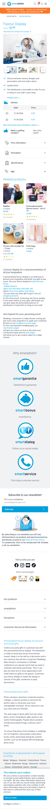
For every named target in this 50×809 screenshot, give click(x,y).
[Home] (3, 16)
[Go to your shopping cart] (45, 4)
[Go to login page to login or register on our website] (38, 4)
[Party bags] (36, 233)
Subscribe (9, 509)
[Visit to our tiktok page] (33, 565)
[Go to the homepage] (15, 4)
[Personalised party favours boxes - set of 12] (36, 193)
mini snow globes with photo (21, 291)
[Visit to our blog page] (28, 565)
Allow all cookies (11, 798)
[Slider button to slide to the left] (6, 69)
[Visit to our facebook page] (16, 565)
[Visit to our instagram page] (22, 565)
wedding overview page (26, 323)
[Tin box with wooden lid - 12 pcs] (13, 233)
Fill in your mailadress (13, 499)
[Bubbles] (13, 193)
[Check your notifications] (42, 4)
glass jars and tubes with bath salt (18, 288)
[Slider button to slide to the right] (43, 69)
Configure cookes (11, 804)
